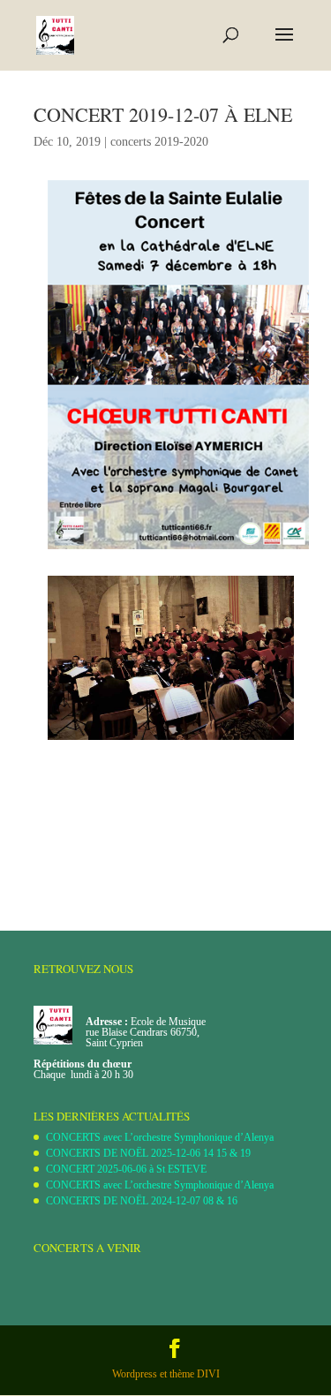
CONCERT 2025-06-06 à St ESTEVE (126, 1169)
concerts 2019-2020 (159, 141)
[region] (171, 658)
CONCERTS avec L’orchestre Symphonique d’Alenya (160, 1137)
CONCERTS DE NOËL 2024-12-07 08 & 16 (141, 1201)
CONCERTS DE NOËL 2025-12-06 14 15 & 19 (148, 1153)
